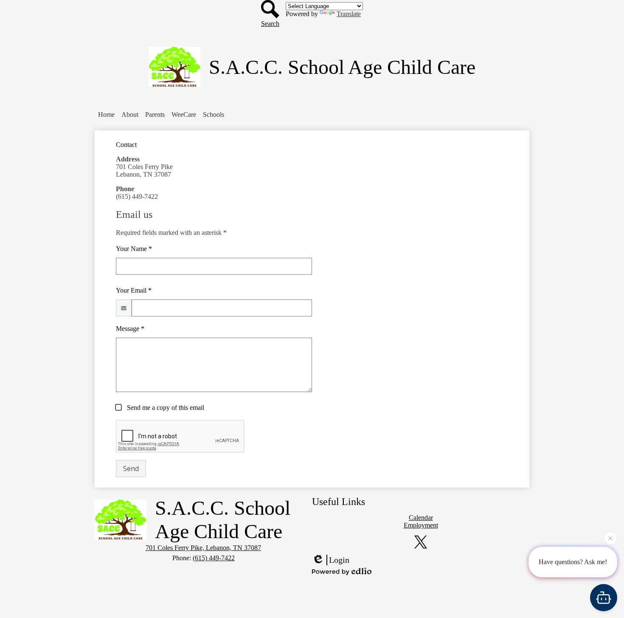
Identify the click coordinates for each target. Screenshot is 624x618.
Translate (349, 13)
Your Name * (134, 248)
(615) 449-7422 (214, 558)
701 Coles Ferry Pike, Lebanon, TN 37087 (203, 547)
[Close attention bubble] (610, 538)
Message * (130, 328)
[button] (130, 114)
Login (339, 559)
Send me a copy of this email (164, 407)
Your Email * (134, 290)
